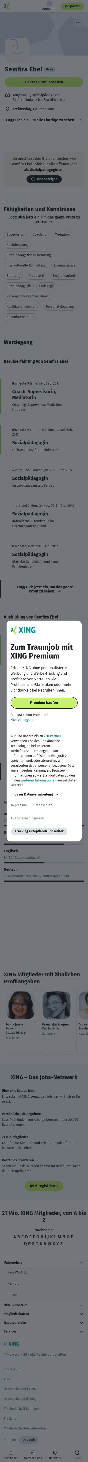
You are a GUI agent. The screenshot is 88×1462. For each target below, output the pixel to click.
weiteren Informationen (38, 780)
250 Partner (52, 736)
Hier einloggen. (22, 720)
